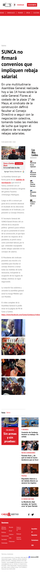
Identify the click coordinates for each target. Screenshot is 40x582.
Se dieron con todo (27, 499)
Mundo (20, 12)
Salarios (8, 412)
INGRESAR (20, 5)
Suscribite (19, 164)
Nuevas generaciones (28, 452)
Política (24, 476)
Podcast (19, 534)
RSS (32, 545)
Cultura (36, 12)
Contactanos (34, 540)
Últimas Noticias (3, 528)
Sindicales (11, 12)
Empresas (12, 541)
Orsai (28, 12)
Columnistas (5, 536)
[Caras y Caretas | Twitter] (32, 514)
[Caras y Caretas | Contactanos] (36, 514)
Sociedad (4, 539)
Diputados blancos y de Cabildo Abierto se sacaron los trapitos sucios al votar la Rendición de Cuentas (29, 483)
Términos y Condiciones (7, 554)
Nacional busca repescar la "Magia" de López (33, 167)
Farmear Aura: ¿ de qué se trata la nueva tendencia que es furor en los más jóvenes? (29, 458)
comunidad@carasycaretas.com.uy (15, 562)
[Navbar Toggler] (5, 5)
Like (10, 538)
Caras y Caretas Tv (19, 528)
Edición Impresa (19, 538)
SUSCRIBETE (32, 5)
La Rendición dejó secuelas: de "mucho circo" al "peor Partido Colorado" (29, 505)
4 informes (25, 429)
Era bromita (10, 430)
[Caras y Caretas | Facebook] (29, 514)
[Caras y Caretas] (10, 516)
